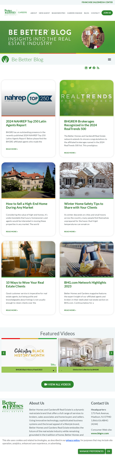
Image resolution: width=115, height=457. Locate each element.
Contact (95, 13)
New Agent (44, 13)
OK (108, 451)
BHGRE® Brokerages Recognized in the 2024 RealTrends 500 (80, 125)
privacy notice (73, 440)
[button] (109, 59)
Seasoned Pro (58, 13)
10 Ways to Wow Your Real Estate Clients (25, 284)
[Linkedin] (86, 67)
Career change (74, 13)
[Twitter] (90, 67)
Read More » (12, 149)
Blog (86, 13)
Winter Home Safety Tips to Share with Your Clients (83, 205)
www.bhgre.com (100, 433)
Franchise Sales (90, 2)
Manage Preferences (91, 451)
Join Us (107, 13)
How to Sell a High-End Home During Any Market (26, 205)
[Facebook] (94, 67)
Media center (106, 2)
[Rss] (98, 67)
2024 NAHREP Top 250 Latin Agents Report (26, 123)
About (34, 13)
